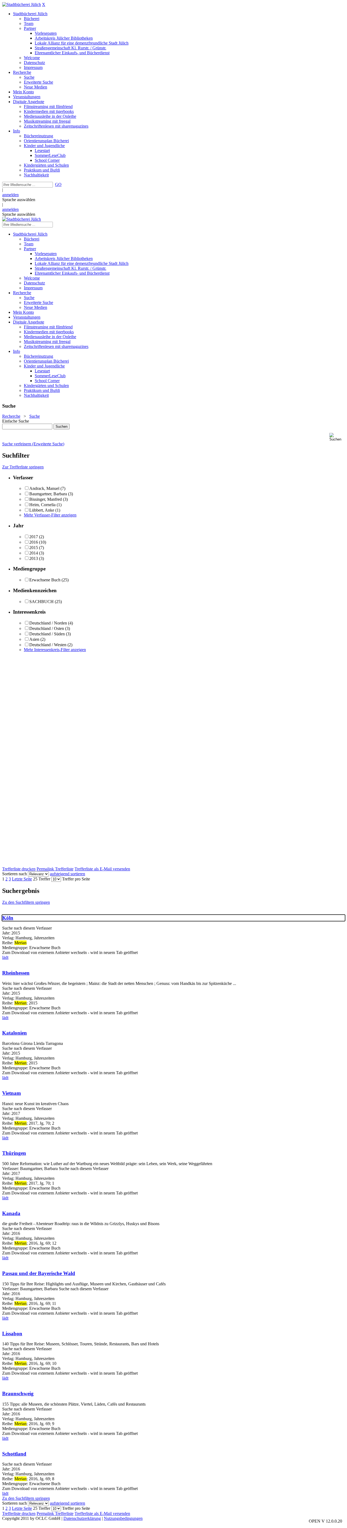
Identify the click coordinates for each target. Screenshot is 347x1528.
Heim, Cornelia (42, 504)
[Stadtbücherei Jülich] (21, 4)
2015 (33, 547)
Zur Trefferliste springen (23, 467)
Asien (34, 639)
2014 (33, 553)
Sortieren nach (14, 873)
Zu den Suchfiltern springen (26, 902)
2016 (33, 542)
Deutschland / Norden (48, 623)
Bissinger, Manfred (45, 499)
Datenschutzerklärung (82, 1518)
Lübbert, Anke (41, 510)
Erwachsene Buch (44, 580)
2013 (33, 558)
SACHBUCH (41, 601)
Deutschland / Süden (47, 634)
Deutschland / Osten (46, 628)
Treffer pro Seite (76, 879)
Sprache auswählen (18, 199)
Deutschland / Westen (47, 644)
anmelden (10, 194)
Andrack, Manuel (44, 488)
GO (58, 184)
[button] (337, 437)
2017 (33, 536)
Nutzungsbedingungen (123, 1518)
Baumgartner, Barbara (48, 494)
